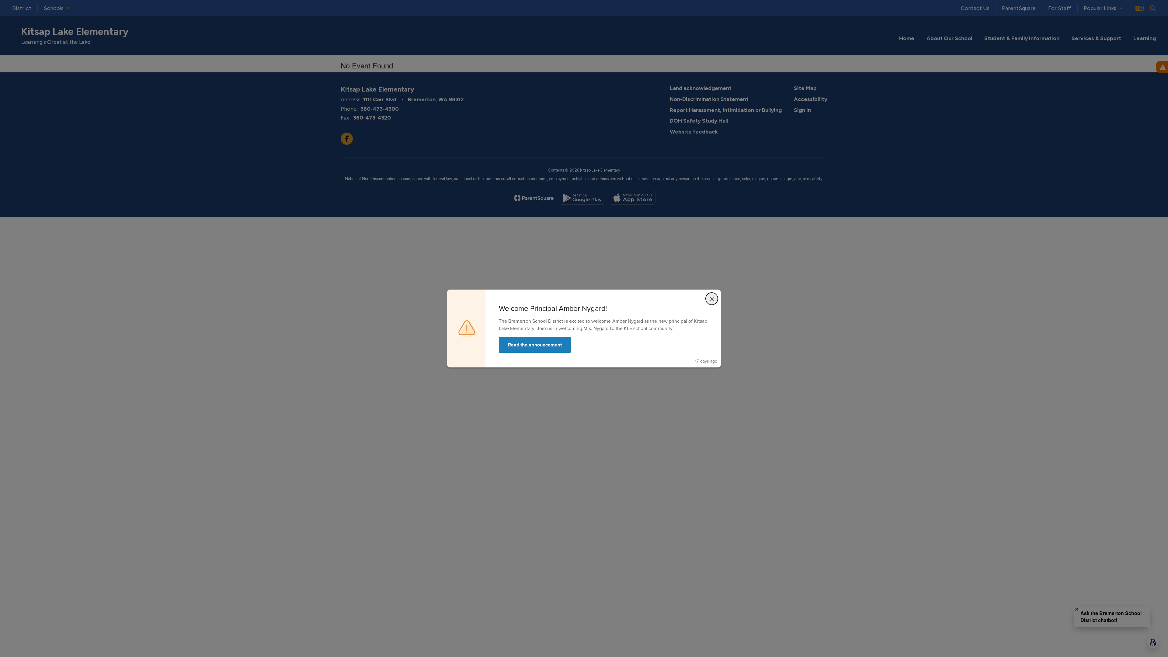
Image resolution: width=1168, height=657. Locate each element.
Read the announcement (535, 344)
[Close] (712, 299)
